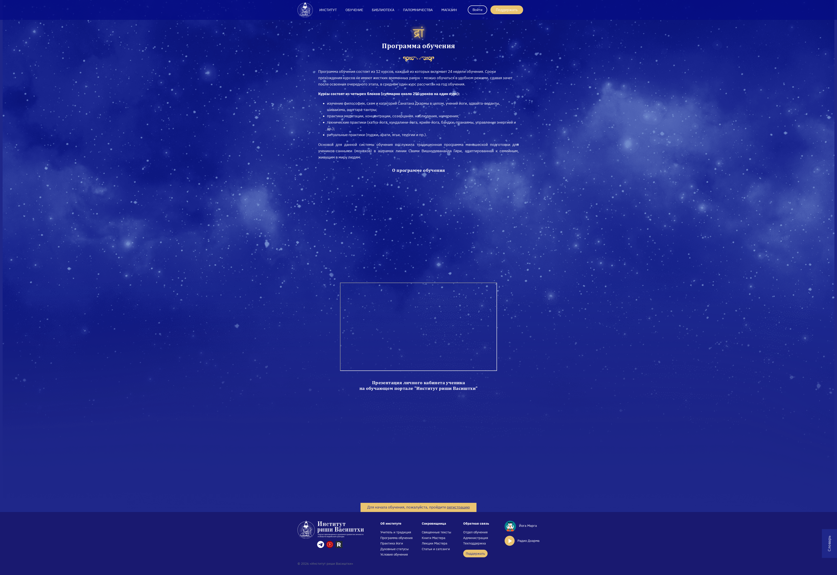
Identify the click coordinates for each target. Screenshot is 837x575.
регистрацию (458, 507)
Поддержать (507, 9)
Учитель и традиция (395, 532)
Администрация (475, 538)
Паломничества (418, 10)
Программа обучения (396, 538)
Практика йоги (391, 543)
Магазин (449, 10)
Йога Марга (527, 526)
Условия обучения (394, 554)
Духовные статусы (394, 549)
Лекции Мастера (434, 543)
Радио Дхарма (528, 541)
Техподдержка (474, 543)
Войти (477, 9)
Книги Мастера (433, 538)
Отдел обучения (475, 532)
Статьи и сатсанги (436, 549)
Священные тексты (436, 532)
